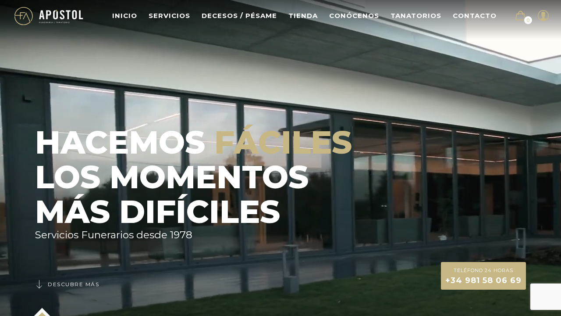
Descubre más (73, 284)
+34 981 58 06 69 (483, 276)
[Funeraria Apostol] (48, 15)
